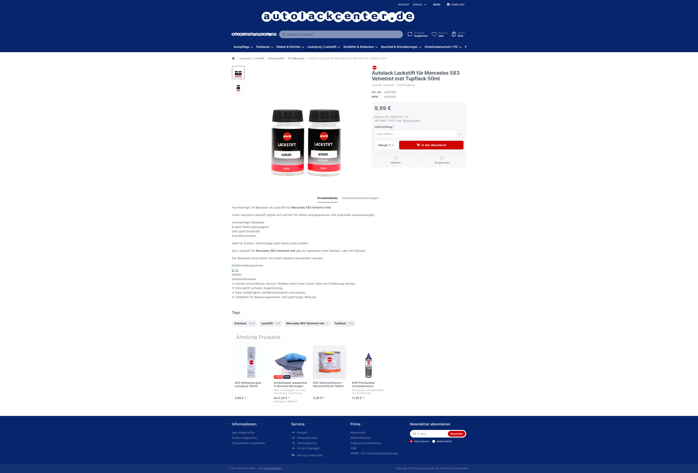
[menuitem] (243, 47)
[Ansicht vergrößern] (307, 124)
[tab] (327, 198)
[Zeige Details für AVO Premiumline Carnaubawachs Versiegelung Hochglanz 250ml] (368, 362)
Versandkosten (411, 120)
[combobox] (341, 34)
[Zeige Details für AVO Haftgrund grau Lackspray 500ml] (251, 362)
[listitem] (307, 124)
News (436, 4)
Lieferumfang (383, 127)
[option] (238, 72)
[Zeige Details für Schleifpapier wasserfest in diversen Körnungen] (290, 362)
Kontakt (403, 4)
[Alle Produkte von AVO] (374, 67)
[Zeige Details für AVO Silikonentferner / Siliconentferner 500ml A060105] (329, 362)
